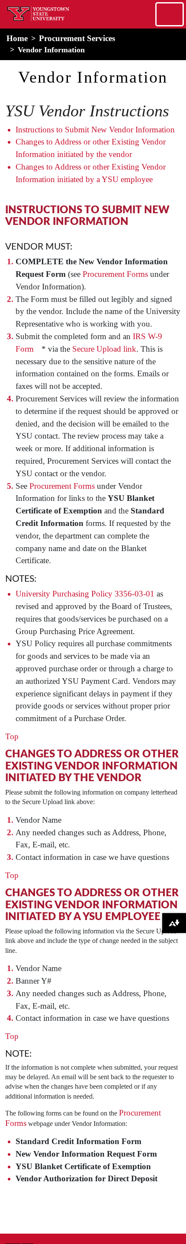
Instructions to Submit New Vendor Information (95, 129)
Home (17, 38)
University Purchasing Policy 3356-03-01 (85, 593)
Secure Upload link (104, 348)
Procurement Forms (115, 274)
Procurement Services (77, 38)
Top (12, 736)
